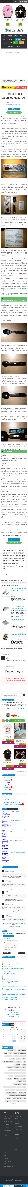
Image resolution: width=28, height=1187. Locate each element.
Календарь (5, 1024)
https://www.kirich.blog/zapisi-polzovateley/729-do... (10, 978)
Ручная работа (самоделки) (11, 52)
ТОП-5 (4, 808)
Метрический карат (14, 290)
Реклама (10, 46)
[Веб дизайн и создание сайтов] (2, 1)
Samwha (10, 1078)
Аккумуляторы (7, 780)
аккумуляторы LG (17, 1098)
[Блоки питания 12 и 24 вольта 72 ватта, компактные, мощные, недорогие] (5, 848)
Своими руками (8, 787)
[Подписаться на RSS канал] (3, 720)
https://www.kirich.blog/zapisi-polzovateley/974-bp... (10, 982)
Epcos (11, 1075)
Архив (12, 1024)
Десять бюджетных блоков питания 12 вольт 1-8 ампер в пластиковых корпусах (17, 852)
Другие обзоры (19, 52)
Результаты (21, 952)
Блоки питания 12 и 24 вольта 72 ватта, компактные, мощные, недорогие (17, 840)
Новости (10, 36)
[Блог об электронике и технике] (14, 30)
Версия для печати (12, 576)
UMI (10, 1053)
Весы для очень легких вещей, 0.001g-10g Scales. (18, 590)
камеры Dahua (22, 1092)
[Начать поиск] (24, 695)
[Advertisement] (14, 66)
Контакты (17, 46)
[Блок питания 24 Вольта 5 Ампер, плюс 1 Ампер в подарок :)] (5, 608)
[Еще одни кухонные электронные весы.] (5, 622)
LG (25, 1061)
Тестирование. (8, 451)
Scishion (8, 1098)
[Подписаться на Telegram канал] (7, 720)
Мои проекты (7, 938)
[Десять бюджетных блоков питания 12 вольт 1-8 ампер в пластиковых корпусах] (5, 861)
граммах (24, 286)
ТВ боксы (6, 782)
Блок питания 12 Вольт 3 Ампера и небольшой (18, 633)
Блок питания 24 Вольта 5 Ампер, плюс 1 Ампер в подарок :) (18, 606)
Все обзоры (7, 790)
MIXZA (24, 1067)
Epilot (5, 1053)
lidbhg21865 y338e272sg (10, 973)
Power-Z (16, 1056)
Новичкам (22, 36)
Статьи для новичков (8, 936)
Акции (15, 43)
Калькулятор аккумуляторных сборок (13, 804)
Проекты (11, 39)
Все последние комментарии (14, 926)
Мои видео (6, 1127)
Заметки (5, 39)
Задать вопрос (7, 799)
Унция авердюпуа (11, 288)
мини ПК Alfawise (22, 1050)
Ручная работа (18, 1126)
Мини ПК (6, 785)
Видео (23, 39)
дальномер (23, 1056)
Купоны (22, 43)
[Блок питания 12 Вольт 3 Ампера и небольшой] (5, 636)
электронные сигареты (20, 1075)
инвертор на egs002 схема (10, 999)
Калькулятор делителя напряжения (12, 802)
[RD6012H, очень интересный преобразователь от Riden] (6, 826)
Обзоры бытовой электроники (18, 50)
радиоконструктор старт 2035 (11, 964)
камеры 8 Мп (8, 1056)
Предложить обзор (17, 721)
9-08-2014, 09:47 (16, 104)
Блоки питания (22, 610)
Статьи (16, 36)
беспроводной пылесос (10, 1087)
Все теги (14, 1103)
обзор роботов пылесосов (20, 1053)
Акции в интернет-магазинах (10, 940)
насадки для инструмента (20, 1084)
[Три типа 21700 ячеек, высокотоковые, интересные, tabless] (6, 817)
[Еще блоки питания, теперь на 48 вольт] (5, 836)
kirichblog (21, 708)
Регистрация (7, 1158)
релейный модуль (11, 1050)
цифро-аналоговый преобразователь (17, 1095)
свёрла (18, 1058)
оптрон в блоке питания (10, 975)
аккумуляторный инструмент (13, 1067)
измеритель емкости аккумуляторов (18, 1070)
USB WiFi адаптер (22, 1081)
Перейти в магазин (14, 112)
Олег (7, 658)
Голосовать (7, 952)
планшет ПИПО (22, 1073)
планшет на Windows (8, 1061)
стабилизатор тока (21, 1089)
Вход (5, 1155)
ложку (11, 661)
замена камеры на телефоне (19, 1101)
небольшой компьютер (11, 1092)
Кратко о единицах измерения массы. (14, 300)
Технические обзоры (8, 50)
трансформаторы (22, 1087)
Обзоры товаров (19, 1144)
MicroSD (16, 1078)
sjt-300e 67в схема (8, 966)
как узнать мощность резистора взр (13, 961)
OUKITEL (12, 1058)
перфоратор (19, 1061)
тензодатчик (12, 414)
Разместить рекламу (21, 771)
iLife (25, 1098)
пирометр (17, 1064)
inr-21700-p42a (7, 971)
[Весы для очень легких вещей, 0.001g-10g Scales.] (5, 592)
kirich (21, 102)
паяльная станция (10, 1089)
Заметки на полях (8, 1121)
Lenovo (24, 1064)
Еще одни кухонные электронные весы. (17, 620)
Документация (8, 43)
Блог (4, 36)
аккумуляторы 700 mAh (11, 1073)
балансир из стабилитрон (10, 997)
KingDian (8, 1101)
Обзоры (18, 39)
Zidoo (24, 1058)
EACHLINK (23, 1078)
